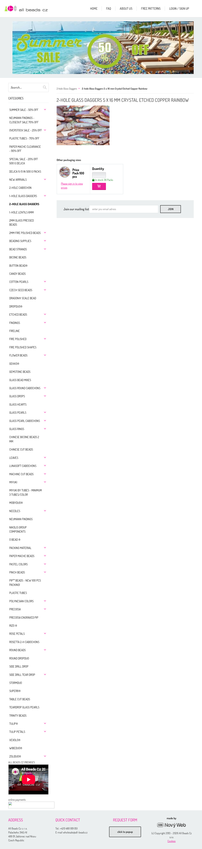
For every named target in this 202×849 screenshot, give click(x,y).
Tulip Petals (17, 732)
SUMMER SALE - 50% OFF (23, 110)
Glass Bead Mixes (20, 380)
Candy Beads (17, 274)
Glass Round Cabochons (24, 388)
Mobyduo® (16, 503)
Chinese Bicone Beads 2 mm (24, 439)
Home (93, 8)
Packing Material (20, 548)
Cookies (171, 841)
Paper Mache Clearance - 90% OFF (25, 149)
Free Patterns (151, 8)
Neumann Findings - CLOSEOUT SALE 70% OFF (23, 120)
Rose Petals (17, 634)
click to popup (125, 831)
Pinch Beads (17, 572)
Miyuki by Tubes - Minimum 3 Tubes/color (25, 492)
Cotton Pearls (18, 282)
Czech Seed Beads (20, 290)
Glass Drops (17, 396)
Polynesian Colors (21, 601)
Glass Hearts (17, 404)
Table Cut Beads (19, 699)
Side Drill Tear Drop (22, 675)
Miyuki (13, 482)
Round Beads (17, 650)
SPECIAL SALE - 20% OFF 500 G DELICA (23, 161)
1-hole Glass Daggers (23, 196)
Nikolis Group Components (18, 529)
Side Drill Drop (18, 666)
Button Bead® (18, 265)
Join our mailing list (76, 209)
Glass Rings (16, 429)
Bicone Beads (17, 257)
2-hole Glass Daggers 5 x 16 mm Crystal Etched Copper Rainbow (114, 88)
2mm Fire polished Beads (25, 233)
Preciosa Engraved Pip (23, 617)
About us (126, 8)
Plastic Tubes (18, 593)
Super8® (15, 691)
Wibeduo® (15, 748)
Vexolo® (15, 740)
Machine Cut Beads (21, 474)
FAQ (108, 8)
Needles (14, 511)
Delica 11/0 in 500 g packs (25, 171)
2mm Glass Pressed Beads (21, 222)
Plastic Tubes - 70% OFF (24, 138)
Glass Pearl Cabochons (24, 421)
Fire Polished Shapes (22, 347)
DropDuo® (15, 306)
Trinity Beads (17, 715)
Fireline (14, 331)
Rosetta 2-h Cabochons (24, 642)
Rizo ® (13, 625)
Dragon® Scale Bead (22, 298)
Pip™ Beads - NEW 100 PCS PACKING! (25, 582)
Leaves (13, 458)
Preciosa (15, 609)
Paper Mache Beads (21, 556)
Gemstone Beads (19, 372)
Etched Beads (18, 314)
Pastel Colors (18, 564)
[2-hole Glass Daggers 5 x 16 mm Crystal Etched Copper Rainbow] (83, 125)
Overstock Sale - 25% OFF (25, 130)
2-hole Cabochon (20, 188)
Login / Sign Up (179, 8)
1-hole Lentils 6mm (21, 212)
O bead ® (15, 539)
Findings (14, 323)
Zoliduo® (15, 756)
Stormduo (15, 683)
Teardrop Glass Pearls (24, 707)
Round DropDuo (19, 658)
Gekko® (14, 364)
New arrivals (18, 179)
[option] (105, 47)
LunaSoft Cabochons (22, 466)
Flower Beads (18, 355)
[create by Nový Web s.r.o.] (172, 825)
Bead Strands (18, 249)
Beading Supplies (20, 241)
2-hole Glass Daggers (24, 204)
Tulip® (13, 724)
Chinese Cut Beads (21, 449)
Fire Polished (17, 339)
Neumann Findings (21, 519)
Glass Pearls (17, 412)
